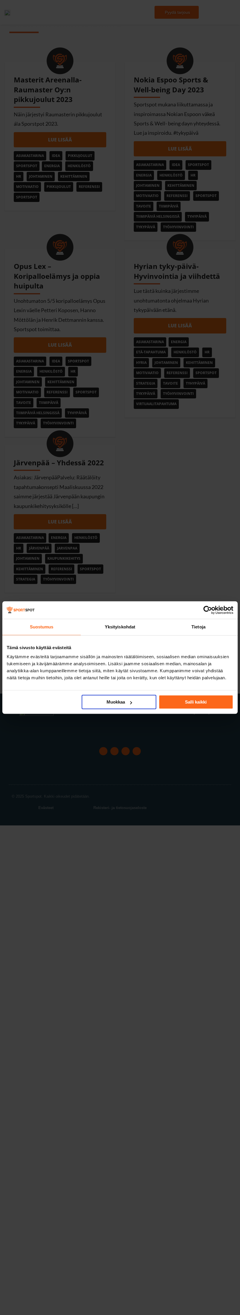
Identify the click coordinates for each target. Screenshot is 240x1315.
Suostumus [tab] (42, 626)
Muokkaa (116, 701)
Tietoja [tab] (198, 626)
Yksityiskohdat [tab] (120, 626)
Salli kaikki (196, 701)
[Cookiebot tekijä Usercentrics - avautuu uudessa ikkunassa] (207, 610)
